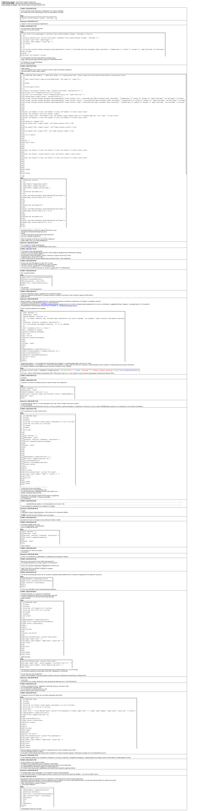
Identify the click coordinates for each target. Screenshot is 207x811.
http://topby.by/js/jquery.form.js (68, 305)
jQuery (45, 302)
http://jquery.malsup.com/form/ (49, 304)
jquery (29, 246)
